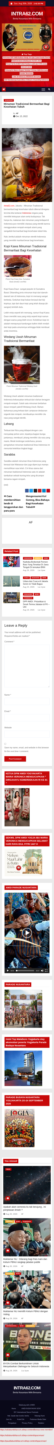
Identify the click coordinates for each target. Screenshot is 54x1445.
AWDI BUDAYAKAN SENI (31, 1408)
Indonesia (26, 213)
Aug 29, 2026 (11, 1318)
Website (8, 728)
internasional (11, 1326)
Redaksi (41, 1423)
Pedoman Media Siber (38, 1419)
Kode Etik (20, 1419)
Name (7, 695)
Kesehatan (9, 100)
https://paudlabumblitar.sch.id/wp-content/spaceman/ (23, 1441)
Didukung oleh (24, 1405)
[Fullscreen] (46, 970)
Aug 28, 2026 (11, 1371)
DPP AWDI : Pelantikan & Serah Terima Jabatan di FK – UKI (36, 604)
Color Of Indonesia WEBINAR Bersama (26, 77)
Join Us (9, 1419)
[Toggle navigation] (43, 89)
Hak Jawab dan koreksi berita (18, 1416)
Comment (9, 642)
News (46, 558)
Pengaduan (12, 1423)
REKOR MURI (26, 67)
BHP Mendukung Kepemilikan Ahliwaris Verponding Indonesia (26, 80)
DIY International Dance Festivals (26, 1412)
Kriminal (38, 558)
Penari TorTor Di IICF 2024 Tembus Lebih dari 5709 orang (26, 64)
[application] (27, 933)
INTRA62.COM (27, 13)
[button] (49, 89)
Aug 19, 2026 (28, 610)
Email (7, 711)
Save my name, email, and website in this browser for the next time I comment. (26, 749)
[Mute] (42, 970)
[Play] (8, 970)
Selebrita (30, 1326)
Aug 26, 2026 (28, 570)
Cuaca (26, 577)
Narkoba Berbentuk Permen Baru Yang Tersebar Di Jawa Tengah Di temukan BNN (35, 564)
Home (14, 1408)
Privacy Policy (27, 1423)
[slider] (25, 970)
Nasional (9, 1221)
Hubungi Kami (40, 1416)
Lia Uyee (41, 570)
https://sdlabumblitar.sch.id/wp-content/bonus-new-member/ (26, 1430)
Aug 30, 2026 (11, 1214)
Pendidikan (28, 598)
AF (17, 113)
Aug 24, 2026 (28, 587)
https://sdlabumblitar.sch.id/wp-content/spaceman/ (22, 1435)
